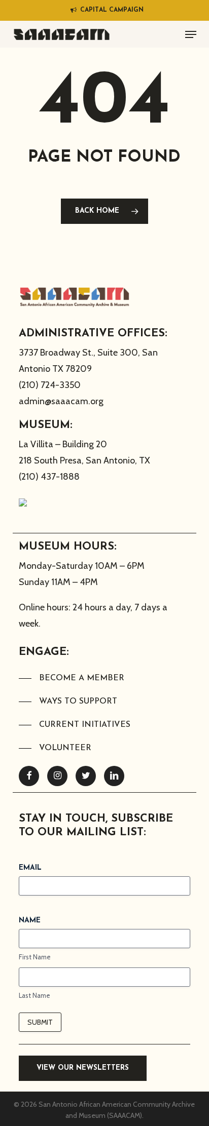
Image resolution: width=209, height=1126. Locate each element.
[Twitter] (86, 776)
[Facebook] (29, 776)
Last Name (34, 995)
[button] (190, 34)
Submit (40, 1022)
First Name (35, 957)
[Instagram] (57, 776)
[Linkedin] (114, 776)
